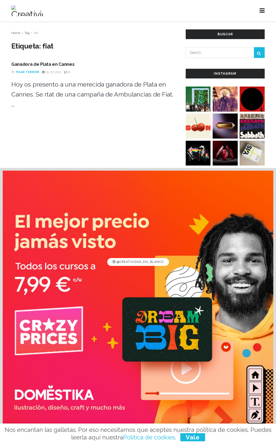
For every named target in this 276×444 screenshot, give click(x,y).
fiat (36, 33)
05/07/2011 (52, 72)
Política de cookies (149, 437)
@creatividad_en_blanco (140, 262)
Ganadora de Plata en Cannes (42, 64)
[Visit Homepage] (27, 10)
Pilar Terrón (27, 72)
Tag (27, 33)
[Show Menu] (262, 10)
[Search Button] (259, 52)
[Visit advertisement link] (138, 306)
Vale (193, 437)
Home (15, 33)
